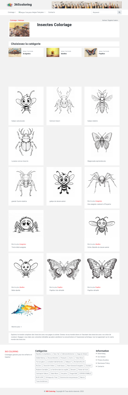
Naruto (82, 377)
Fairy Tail (56, 354)
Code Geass (61, 365)
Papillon (102, 54)
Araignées (27, 54)
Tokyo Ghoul (79, 358)
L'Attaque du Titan (51, 377)
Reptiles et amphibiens (43, 354)
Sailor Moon (54, 373)
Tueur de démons (41, 381)
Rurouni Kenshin (53, 358)
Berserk (73, 369)
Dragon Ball (73, 373)
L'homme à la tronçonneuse (69, 377)
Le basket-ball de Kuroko (55, 362)
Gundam (88, 365)
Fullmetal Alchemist (68, 354)
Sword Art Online (49, 365)
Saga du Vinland (82, 354)
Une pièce (64, 373)
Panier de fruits (83, 369)
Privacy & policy (103, 360)
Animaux (21, 20)
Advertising (101, 354)
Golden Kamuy (40, 358)
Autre (71, 358)
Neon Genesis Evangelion (75, 365)
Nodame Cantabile (42, 369)
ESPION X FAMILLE (85, 373)
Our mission (102, 357)
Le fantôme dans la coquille (59, 369)
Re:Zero (38, 365)
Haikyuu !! (69, 362)
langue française (38, 12)
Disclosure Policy (104, 363)
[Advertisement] (64, 73)
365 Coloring (50, 391)
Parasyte (64, 358)
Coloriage (11, 12)
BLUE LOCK (39, 377)
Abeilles (64, 54)
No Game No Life (79, 362)
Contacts (51, 12)
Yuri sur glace (40, 362)
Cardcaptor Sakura (42, 373)
